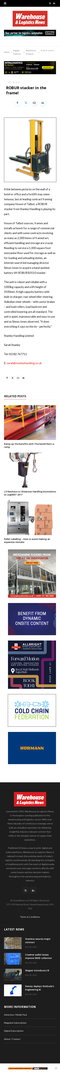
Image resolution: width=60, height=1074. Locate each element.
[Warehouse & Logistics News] (30, 20)
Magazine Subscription (15, 1022)
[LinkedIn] (43, 102)
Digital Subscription (14, 1030)
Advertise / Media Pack (15, 1014)
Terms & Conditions (30, 916)
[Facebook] (17, 102)
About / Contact (12, 1039)
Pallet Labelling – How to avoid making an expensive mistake (27, 540)
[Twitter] (26, 102)
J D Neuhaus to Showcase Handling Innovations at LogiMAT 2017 (30, 493)
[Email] (34, 102)
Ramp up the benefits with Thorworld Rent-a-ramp (29, 445)
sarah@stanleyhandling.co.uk (24, 363)
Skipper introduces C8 (37, 970)
